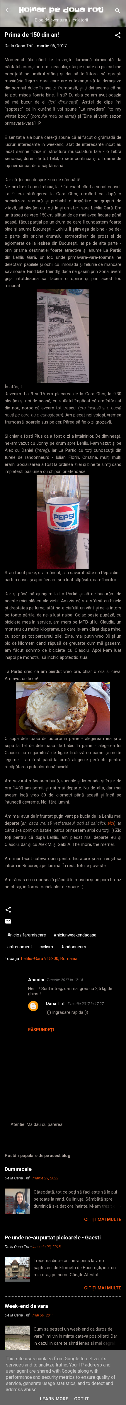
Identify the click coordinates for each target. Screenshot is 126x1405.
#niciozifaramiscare (26, 935)
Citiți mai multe (102, 1219)
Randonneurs (73, 946)
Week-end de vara (26, 1306)
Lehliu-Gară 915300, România (49, 958)
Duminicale (18, 1169)
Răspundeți (41, 1029)
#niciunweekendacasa (75, 935)
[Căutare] (117, 12)
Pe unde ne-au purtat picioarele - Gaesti (53, 1237)
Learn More (54, 1398)
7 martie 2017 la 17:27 (85, 1003)
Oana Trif (55, 1003)
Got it (81, 1398)
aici (111, 823)
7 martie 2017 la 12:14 (65, 980)
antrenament (19, 946)
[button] (117, 36)
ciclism (46, 946)
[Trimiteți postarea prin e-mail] (8, 923)
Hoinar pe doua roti (61, 10)
